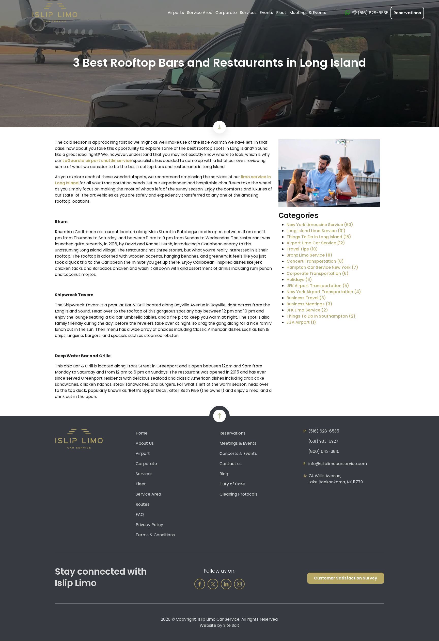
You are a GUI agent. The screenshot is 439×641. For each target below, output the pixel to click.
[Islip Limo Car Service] (55, 13)
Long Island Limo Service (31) (316, 231)
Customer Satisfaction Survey (345, 578)
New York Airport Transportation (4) (324, 292)
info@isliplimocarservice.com (337, 464)
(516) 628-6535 (323, 431)
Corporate (146, 464)
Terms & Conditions (155, 535)
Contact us (231, 464)
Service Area (148, 494)
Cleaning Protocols (238, 494)
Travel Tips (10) (302, 249)
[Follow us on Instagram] (239, 584)
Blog (224, 474)
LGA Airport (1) (301, 322)
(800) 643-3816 (323, 451)
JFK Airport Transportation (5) (318, 286)
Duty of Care (232, 484)
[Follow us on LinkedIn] (226, 584)
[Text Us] (347, 13)
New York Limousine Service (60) (320, 225)
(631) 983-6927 (323, 441)
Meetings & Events (238, 443)
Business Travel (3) (306, 298)
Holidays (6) (299, 279)
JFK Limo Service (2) (307, 310)
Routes (142, 504)
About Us (145, 443)
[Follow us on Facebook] (199, 584)
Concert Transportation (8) (315, 261)
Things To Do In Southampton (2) (321, 316)
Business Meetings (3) (309, 304)
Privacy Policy (149, 525)
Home (142, 433)
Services (144, 474)
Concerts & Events (238, 453)
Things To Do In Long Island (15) (319, 237)
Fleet (141, 484)
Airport (143, 453)
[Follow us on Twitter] (213, 584)
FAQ (140, 514)
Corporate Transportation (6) (318, 273)
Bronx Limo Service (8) (309, 255)
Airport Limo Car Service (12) (316, 243)
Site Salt (231, 625)
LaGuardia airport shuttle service (97, 160)
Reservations (407, 13)
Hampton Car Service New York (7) (322, 267)
